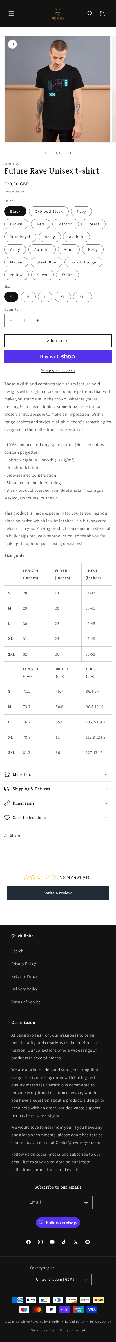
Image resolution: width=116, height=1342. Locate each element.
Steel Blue (46, 262)
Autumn (42, 249)
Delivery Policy (24, 988)
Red (40, 224)
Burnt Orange (83, 262)
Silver (42, 274)
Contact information (75, 1330)
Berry (50, 236)
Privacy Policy (23, 963)
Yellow (16, 274)
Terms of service (43, 1330)
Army (15, 249)
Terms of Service (26, 1001)
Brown (16, 224)
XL (63, 296)
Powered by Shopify (45, 1321)
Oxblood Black (49, 211)
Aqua (69, 249)
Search (17, 950)
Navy (81, 211)
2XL (82, 296)
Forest (93, 224)
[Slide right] (70, 153)
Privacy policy (100, 1321)
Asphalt (76, 236)
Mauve (16, 262)
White (67, 274)
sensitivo (23, 1321)
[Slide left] (45, 153)
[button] (11, 13)
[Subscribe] (86, 1202)
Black (15, 211)
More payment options (58, 370)
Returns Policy (24, 976)
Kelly (93, 249)
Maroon (65, 224)
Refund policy (75, 1321)
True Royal (20, 236)
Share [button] (15, 835)
